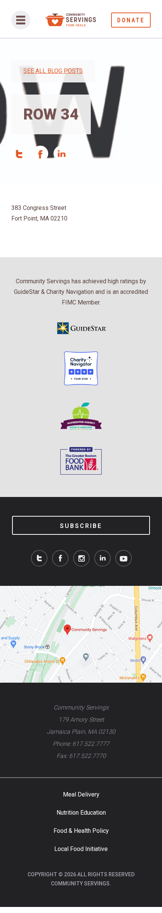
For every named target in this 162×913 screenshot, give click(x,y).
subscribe (81, 525)
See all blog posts (53, 71)
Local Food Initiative (81, 848)
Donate (131, 20)
